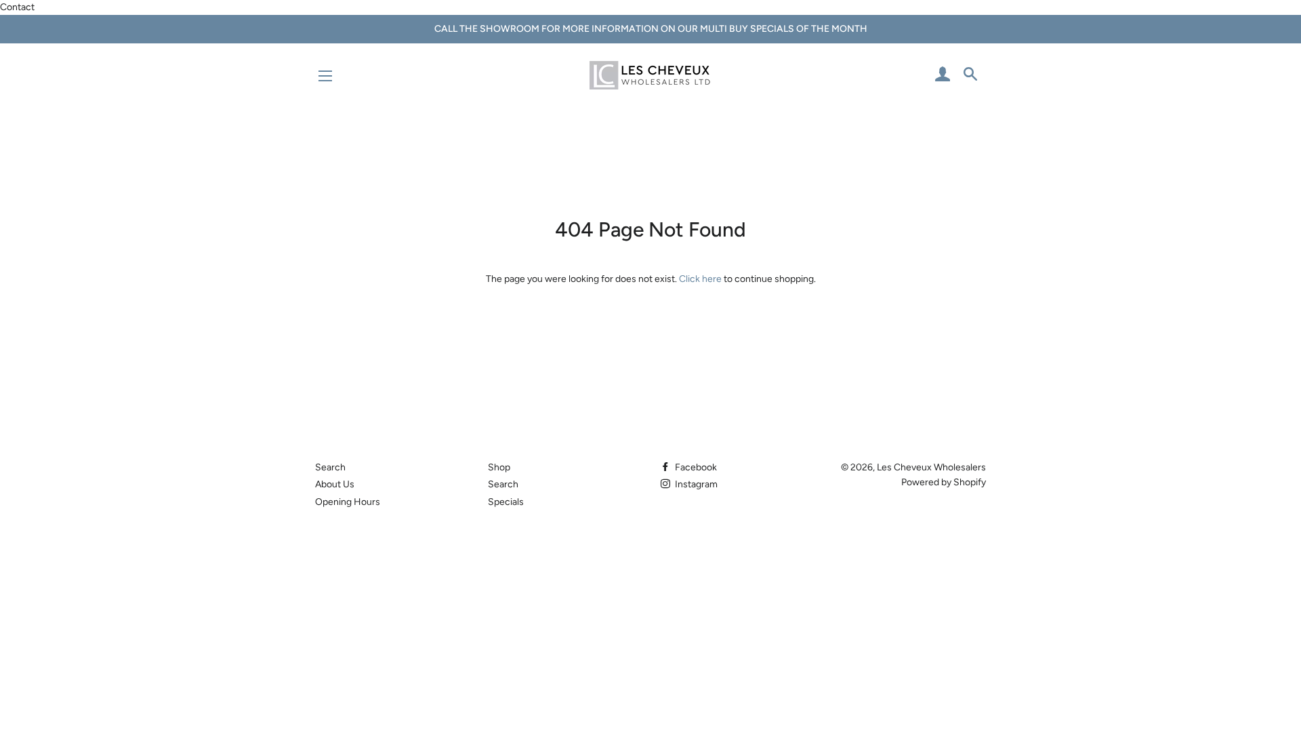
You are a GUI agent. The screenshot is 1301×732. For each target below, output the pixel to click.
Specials (506, 502)
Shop (499, 467)
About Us (334, 484)
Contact (17, 7)
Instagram (695, 484)
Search (330, 467)
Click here (700, 279)
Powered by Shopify (943, 482)
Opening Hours (347, 502)
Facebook (695, 467)
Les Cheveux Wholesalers (931, 467)
